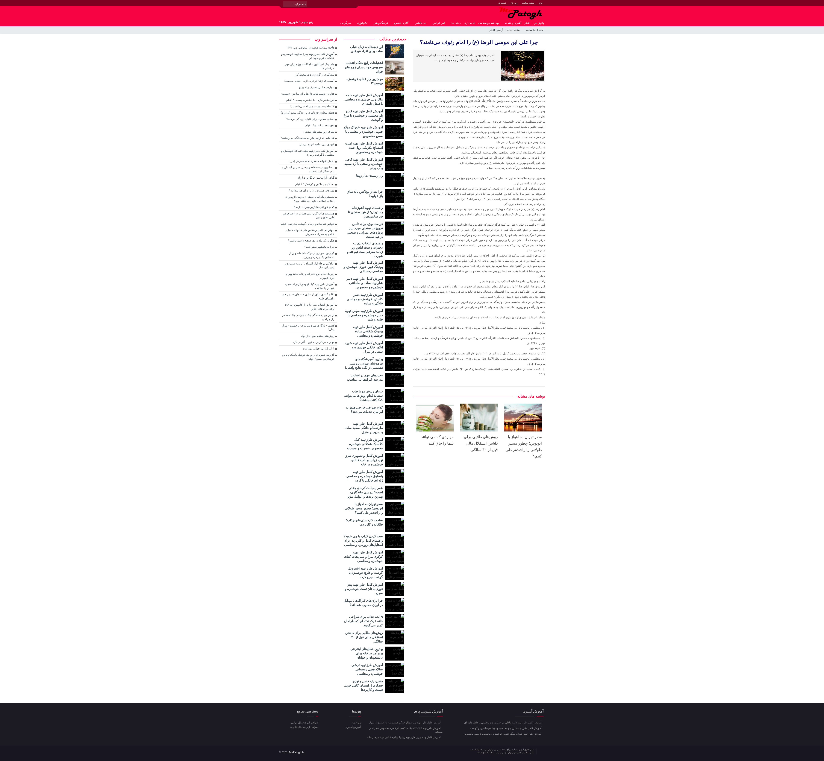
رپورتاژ (514, 2)
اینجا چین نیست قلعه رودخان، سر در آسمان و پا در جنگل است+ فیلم (308, 169)
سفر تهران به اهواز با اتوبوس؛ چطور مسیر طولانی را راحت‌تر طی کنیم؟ (363, 508)
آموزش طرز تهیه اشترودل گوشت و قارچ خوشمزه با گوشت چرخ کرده (365, 573)
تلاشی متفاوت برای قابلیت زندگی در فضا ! (310, 119)
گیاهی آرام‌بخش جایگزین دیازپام (315, 177)
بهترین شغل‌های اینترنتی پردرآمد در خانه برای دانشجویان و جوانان (366, 653)
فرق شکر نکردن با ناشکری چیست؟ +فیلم (310, 100)
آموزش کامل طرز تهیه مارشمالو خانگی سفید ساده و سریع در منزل (364, 428)
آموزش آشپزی (353, 727)
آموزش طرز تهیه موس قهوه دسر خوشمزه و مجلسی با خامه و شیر (364, 315)
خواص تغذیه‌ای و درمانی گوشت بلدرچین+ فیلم (307, 223)
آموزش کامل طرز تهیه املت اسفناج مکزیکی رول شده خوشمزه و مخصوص (364, 147)
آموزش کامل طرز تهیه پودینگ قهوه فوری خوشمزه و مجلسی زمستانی (363, 267)
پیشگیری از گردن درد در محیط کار (314, 74)
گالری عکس (401, 22)
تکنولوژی (362, 22)
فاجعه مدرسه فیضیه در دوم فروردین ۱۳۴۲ (310, 47)
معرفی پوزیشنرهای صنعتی (318, 131)
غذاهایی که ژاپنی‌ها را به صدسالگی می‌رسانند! (307, 138)
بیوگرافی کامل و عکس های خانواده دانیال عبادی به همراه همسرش (310, 232)
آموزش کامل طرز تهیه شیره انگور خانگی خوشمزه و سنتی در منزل (364, 347)
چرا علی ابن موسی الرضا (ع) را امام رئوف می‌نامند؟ (479, 42)
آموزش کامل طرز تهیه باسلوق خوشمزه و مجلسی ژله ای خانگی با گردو (364, 476)
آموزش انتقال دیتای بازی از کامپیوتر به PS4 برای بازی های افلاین (309, 306)
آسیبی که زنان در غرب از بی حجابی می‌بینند (309, 80)
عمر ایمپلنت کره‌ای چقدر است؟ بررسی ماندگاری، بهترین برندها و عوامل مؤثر (365, 492)
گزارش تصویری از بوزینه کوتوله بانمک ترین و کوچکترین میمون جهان (308, 356)
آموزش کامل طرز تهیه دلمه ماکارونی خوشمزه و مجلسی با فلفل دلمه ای (363, 99)
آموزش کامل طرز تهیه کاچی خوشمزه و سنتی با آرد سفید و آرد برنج (363, 164)
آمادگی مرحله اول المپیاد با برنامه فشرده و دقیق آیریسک (309, 265)
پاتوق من (538, 22)
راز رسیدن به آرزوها (369, 175)
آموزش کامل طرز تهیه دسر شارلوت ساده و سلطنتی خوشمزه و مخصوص (364, 283)
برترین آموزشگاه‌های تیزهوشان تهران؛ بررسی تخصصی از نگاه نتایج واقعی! (364, 363)
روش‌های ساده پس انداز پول (317, 335)
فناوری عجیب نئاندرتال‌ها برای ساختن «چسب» (307, 93)
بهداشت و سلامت (488, 22)
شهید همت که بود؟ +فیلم (319, 125)
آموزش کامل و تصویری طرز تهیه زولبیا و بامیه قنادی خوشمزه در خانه (364, 460)
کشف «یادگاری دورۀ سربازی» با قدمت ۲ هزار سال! (308, 327)
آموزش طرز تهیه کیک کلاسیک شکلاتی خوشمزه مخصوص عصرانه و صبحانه (365, 444)
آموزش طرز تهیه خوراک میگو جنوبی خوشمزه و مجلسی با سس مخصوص (363, 131)
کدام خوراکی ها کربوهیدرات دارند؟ (314, 207)
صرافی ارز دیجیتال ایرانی (304, 722)
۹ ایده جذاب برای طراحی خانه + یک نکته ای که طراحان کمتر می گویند (363, 621)
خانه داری (469, 22)
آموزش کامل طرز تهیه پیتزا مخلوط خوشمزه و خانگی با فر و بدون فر (307, 56)
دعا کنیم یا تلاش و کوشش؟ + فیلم (314, 184)
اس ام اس (438, 22)
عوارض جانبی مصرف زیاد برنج (316, 87)
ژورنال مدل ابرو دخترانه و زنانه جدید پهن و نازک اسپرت (310, 275)
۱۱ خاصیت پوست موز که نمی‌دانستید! (312, 106)
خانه (541, 2)
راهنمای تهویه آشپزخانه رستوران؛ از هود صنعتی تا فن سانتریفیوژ (365, 212)
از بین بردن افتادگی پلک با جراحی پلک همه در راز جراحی (308, 317)
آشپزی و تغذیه (513, 22)
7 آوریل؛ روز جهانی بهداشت (318, 348)
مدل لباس (420, 22)
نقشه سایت (528, 2)
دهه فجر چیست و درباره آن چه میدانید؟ (311, 190)
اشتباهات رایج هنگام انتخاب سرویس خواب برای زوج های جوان (363, 67)
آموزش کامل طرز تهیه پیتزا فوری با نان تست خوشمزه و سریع (364, 589)
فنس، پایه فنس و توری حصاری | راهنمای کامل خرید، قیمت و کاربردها (363, 685)
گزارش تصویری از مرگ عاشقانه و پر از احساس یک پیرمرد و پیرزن (311, 255)
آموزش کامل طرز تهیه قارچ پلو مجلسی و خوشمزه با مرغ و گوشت (363, 115)
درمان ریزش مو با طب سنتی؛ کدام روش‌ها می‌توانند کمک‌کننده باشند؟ (363, 395)
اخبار (527, 22)
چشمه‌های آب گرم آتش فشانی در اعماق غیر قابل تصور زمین (308, 215)
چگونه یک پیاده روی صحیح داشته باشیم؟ (311, 240)
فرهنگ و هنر (381, 22)
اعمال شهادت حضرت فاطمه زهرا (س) (312, 161)
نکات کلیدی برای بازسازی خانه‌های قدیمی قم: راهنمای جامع (308, 296)
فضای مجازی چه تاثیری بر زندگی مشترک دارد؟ (307, 112)
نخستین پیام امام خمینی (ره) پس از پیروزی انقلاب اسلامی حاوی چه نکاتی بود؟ (309, 198)
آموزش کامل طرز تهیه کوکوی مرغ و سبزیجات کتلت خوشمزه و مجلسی (363, 556)
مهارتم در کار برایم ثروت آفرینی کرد (313, 342)
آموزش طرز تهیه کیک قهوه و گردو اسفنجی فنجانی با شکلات (309, 286)
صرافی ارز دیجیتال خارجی (304, 727)
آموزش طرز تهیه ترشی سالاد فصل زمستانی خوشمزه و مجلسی (367, 669)
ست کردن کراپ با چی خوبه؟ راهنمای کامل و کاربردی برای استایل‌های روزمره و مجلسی (363, 540)
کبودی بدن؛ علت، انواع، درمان (316, 144)
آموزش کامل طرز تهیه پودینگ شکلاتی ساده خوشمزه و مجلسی (368, 331)
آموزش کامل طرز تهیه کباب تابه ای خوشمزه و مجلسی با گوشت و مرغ (307, 152)
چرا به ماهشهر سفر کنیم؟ (319, 246)
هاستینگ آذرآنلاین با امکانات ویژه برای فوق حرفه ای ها (309, 66)
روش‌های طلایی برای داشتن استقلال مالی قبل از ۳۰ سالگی (481, 443)
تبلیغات (502, 2)
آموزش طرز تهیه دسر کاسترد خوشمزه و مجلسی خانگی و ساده (365, 299)
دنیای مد (456, 22)
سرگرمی (345, 22)
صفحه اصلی (513, 30)
